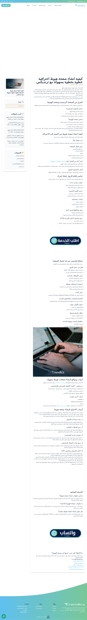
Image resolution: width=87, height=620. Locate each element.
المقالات (71, 84)
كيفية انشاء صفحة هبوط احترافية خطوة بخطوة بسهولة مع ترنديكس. (15, 92)
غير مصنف (21, 166)
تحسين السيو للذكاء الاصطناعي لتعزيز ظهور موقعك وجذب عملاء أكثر (15, 124)
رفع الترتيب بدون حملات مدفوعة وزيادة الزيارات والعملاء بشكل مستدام (15, 142)
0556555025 (23, 612)
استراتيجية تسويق (20, 155)
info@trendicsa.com (21, 606)
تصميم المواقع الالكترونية (18, 163)
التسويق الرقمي (20, 158)
